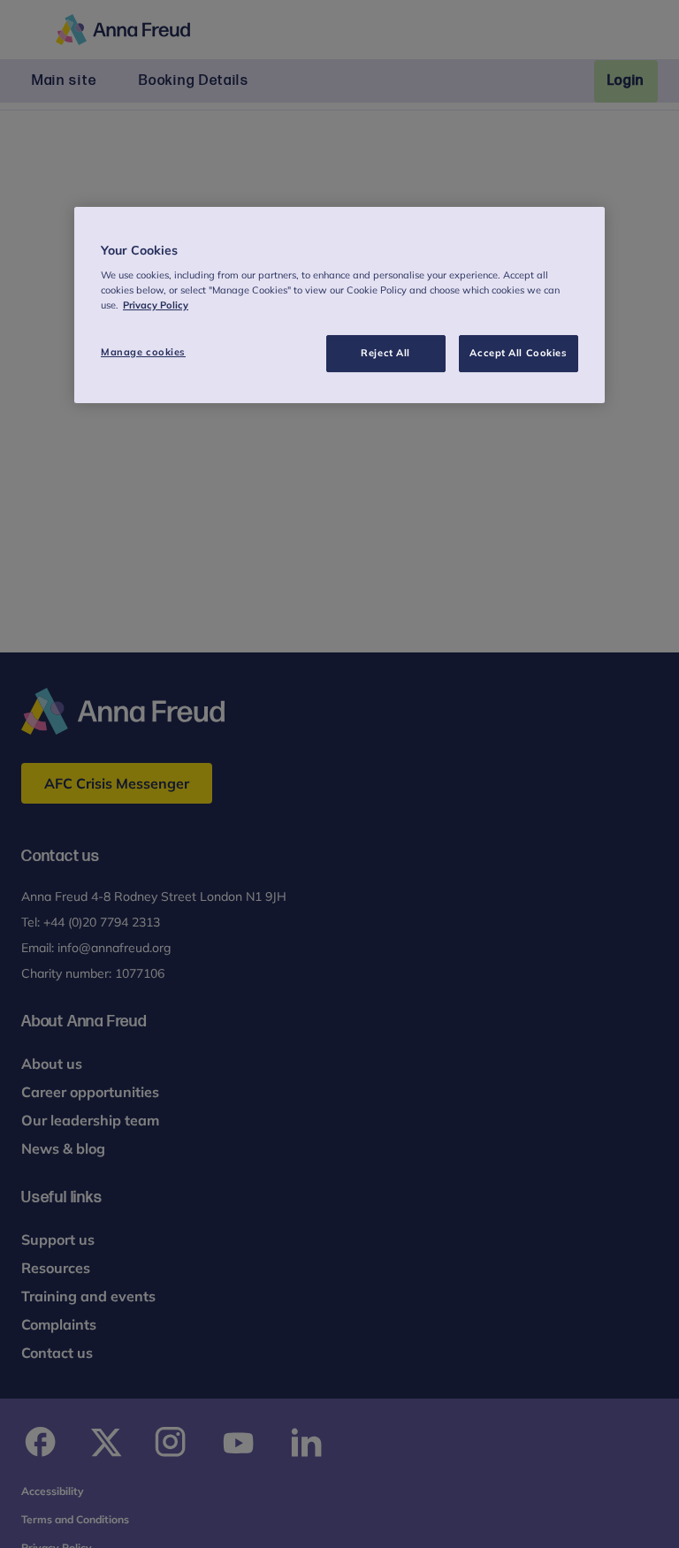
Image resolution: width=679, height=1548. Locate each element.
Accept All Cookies (518, 353)
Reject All (385, 353)
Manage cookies (143, 352)
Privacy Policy (155, 305)
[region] (339, 305)
